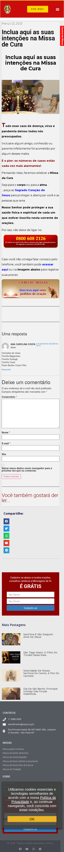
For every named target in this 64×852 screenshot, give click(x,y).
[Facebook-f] (20, 849)
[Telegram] (40, 849)
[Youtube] (27, 849)
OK (32, 819)
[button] (37, 9)
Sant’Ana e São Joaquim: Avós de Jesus (38, 635)
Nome (6, 432)
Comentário (9, 397)
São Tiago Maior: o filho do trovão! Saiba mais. (40, 654)
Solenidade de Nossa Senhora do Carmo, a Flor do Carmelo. (41, 673)
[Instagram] (33, 849)
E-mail (6, 443)
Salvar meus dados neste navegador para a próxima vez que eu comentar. (27, 469)
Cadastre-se (30, 608)
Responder (6, 369)
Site (4, 454)
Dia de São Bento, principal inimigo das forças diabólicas (40, 691)
